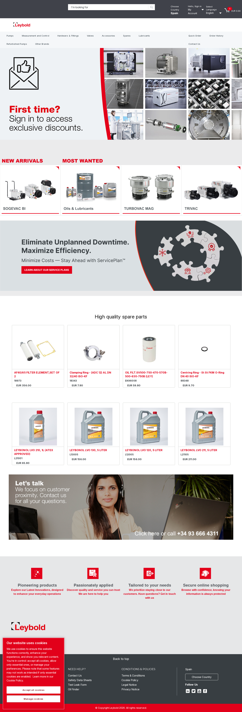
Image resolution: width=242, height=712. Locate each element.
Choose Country (202, 677)
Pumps (10, 35)
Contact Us (194, 44)
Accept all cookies (34, 690)
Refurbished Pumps (17, 44)
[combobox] (108, 7)
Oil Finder (73, 689)
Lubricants (144, 35)
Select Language (211, 8)
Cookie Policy (129, 680)
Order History (216, 35)
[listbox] (214, 13)
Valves (90, 35)
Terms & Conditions (133, 675)
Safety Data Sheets (80, 680)
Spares (127, 35)
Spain (174, 13)
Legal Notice (129, 684)
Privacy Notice (130, 689)
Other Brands (42, 44)
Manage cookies (33, 699)
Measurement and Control (35, 35)
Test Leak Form (77, 684)
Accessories (108, 35)
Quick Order (194, 35)
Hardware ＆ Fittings (68, 35)
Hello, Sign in (195, 6)
